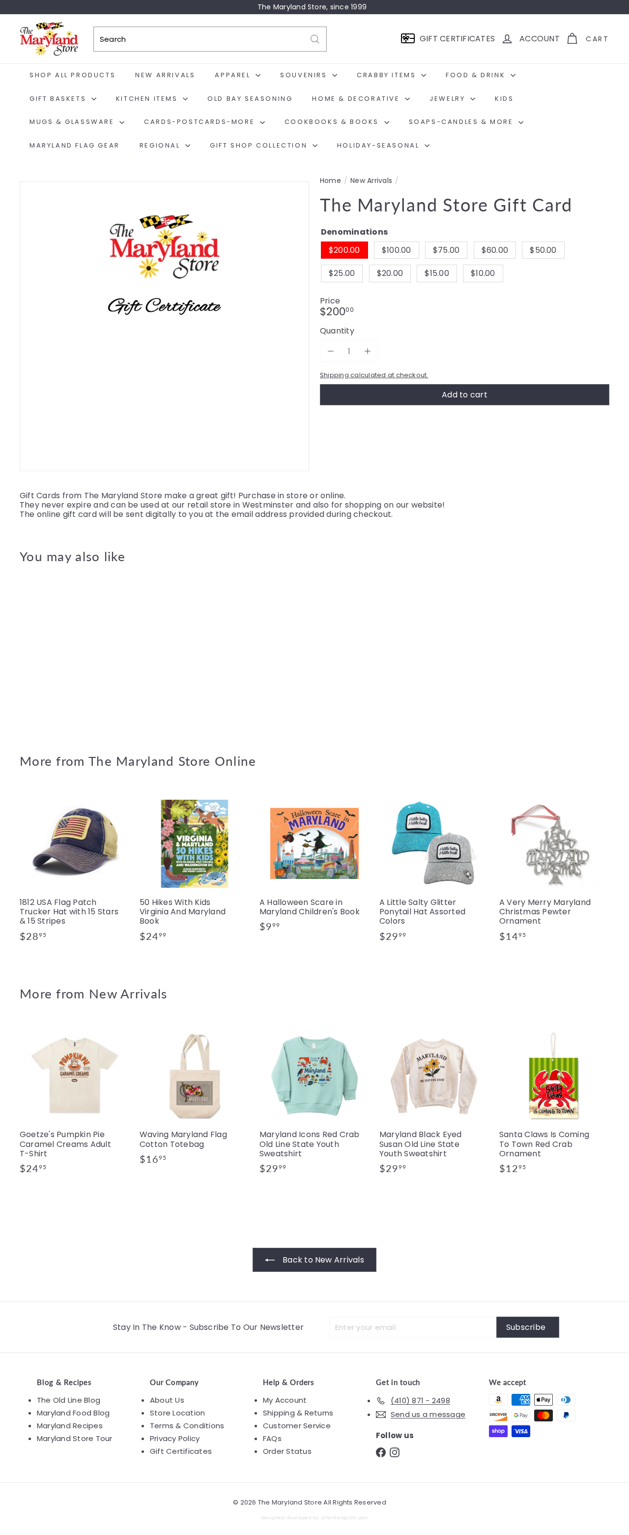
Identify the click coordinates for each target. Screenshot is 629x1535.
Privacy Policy (175, 1438)
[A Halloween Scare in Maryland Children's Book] (314, 865)
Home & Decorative (357, 98)
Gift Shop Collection (260, 145)
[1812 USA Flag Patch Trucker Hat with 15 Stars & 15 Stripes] (75, 870)
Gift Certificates (181, 1451)
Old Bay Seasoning (249, 98)
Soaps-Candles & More (462, 121)
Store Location (177, 1413)
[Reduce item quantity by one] (330, 351)
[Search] (315, 39)
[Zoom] (164, 326)
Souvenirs (305, 75)
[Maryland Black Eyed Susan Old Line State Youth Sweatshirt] (434, 1102)
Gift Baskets (59, 98)
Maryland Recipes (70, 1425)
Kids (504, 98)
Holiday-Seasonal (379, 145)
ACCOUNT (539, 38)
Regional (161, 145)
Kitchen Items (148, 98)
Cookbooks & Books (333, 121)
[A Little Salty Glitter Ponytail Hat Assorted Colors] (434, 870)
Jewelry (448, 98)
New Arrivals (165, 75)
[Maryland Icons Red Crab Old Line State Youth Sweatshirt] (314, 1102)
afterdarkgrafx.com (344, 1517)
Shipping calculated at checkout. (374, 375)
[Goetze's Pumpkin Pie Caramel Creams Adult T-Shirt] (75, 1102)
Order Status (287, 1451)
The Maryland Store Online (172, 761)
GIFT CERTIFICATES (457, 38)
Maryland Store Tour (75, 1438)
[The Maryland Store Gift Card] (65, 652)
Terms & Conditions (187, 1425)
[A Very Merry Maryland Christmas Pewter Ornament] (554, 870)
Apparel (234, 75)
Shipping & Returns (298, 1413)
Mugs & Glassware (73, 121)
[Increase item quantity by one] (367, 351)
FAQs (272, 1438)
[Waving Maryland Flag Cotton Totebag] (195, 1097)
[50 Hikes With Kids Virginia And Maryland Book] (195, 870)
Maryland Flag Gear (74, 145)
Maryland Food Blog (73, 1413)
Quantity (337, 331)
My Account (285, 1400)
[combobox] (210, 39)
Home (330, 181)
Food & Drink (477, 75)
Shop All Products (72, 75)
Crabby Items (388, 75)
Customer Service (297, 1425)
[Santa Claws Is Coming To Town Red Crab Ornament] (554, 1102)
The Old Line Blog (68, 1400)
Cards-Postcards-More (200, 121)
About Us (167, 1400)
